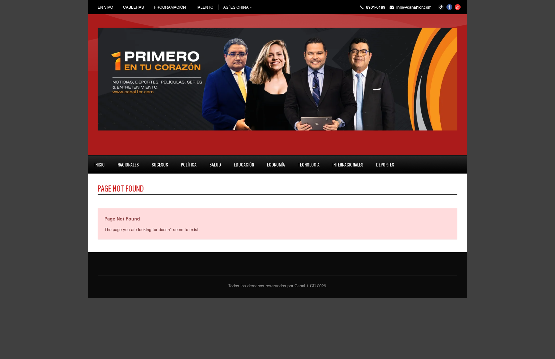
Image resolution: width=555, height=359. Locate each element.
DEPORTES (385, 164)
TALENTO (204, 7)
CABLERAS (133, 7)
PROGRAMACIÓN (170, 7)
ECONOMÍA (276, 164)
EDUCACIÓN (244, 164)
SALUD (215, 164)
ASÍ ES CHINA (237, 7)
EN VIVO (105, 7)
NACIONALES (128, 164)
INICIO (99, 164)
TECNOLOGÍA (309, 164)
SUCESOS (160, 164)
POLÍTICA (189, 164)
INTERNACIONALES (347, 164)
